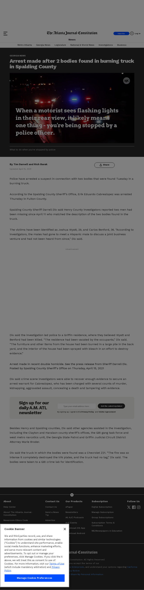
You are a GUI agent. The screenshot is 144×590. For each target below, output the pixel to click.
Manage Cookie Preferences (34, 578)
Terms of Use (56, 563)
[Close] (65, 529)
